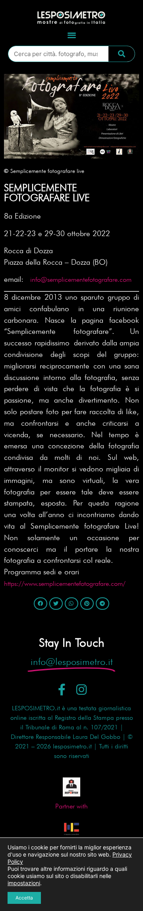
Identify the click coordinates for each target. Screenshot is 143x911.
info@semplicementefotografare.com (80, 279)
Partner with (71, 806)
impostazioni (24, 883)
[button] (72, 35)
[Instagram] (81, 690)
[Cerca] (121, 54)
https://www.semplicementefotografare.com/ (65, 583)
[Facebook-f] (62, 690)
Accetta (24, 898)
